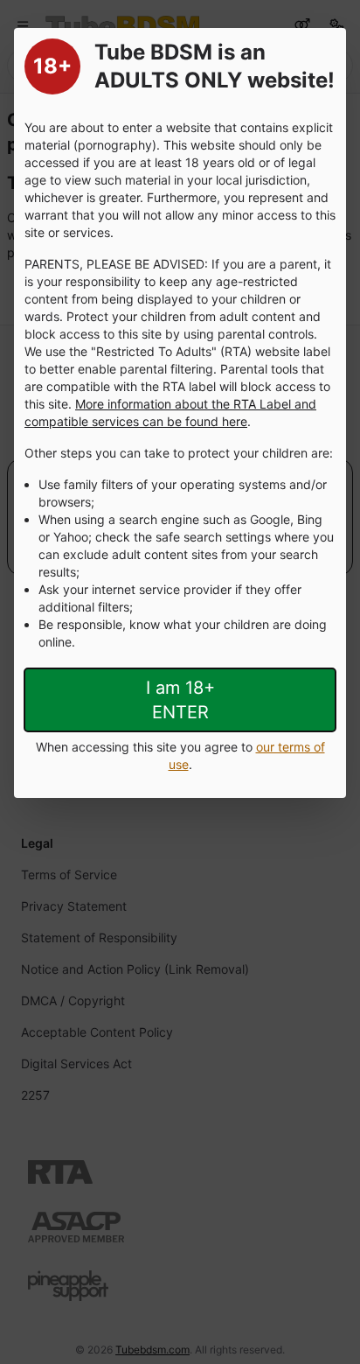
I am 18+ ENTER (180, 700)
